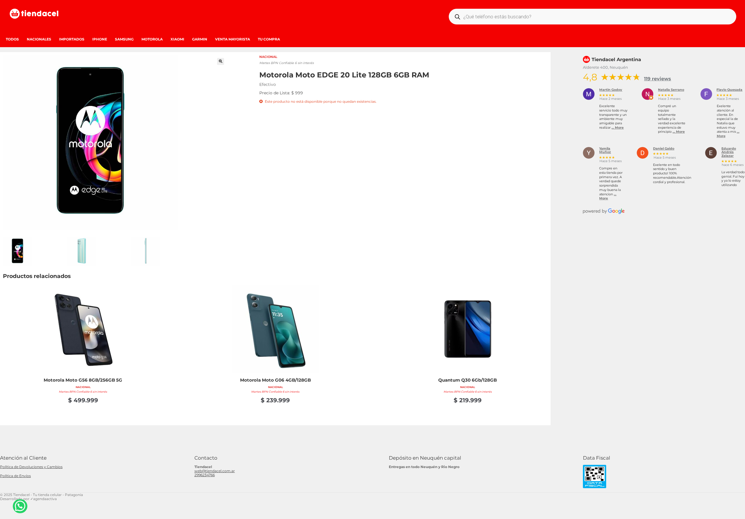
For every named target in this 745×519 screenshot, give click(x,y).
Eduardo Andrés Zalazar (728, 152)
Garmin (199, 39)
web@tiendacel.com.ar (214, 471)
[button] (220, 61)
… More (617, 128)
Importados (71, 39)
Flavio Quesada (729, 90)
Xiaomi (177, 39)
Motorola (152, 39)
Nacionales (39, 39)
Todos (12, 39)
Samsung (124, 39)
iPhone (99, 39)
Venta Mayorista (232, 39)
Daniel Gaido (663, 148)
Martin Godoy (610, 90)
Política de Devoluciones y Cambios (31, 467)
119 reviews (657, 79)
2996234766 (204, 475)
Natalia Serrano (671, 90)
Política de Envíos (15, 476)
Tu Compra (269, 39)
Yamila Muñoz (605, 150)
